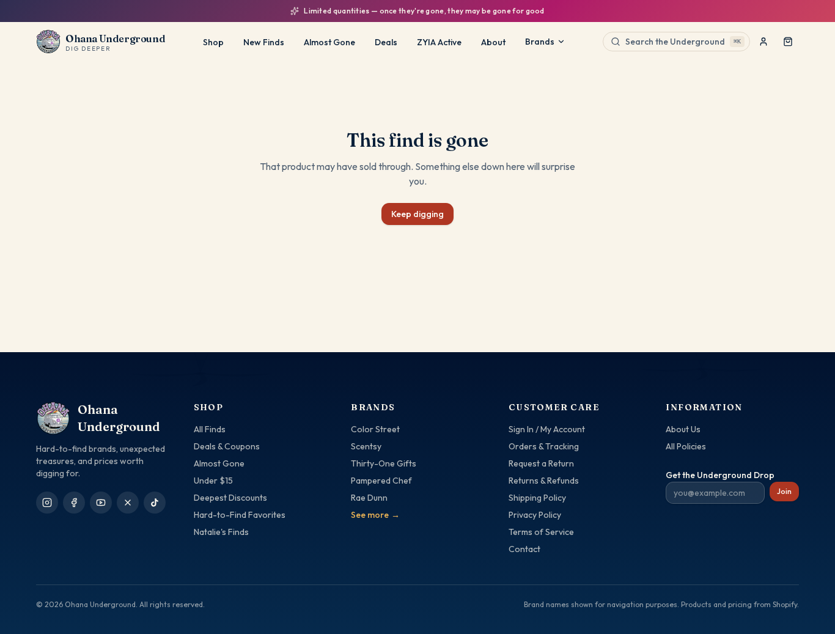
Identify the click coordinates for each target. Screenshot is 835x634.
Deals (386, 42)
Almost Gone (329, 42)
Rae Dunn (369, 497)
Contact (524, 549)
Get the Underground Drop (720, 475)
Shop (213, 42)
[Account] (763, 42)
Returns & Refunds (544, 480)
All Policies (686, 446)
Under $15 (213, 480)
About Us (683, 429)
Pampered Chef (381, 480)
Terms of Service (541, 531)
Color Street (375, 429)
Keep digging (417, 213)
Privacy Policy (535, 514)
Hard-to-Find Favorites (239, 514)
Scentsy (366, 446)
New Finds (263, 42)
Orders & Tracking (544, 446)
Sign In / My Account (547, 429)
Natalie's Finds (221, 531)
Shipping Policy (537, 497)
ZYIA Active (439, 42)
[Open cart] (788, 42)
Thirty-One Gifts (383, 463)
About (493, 42)
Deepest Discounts (230, 497)
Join (784, 491)
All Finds (210, 429)
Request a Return (541, 463)
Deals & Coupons (227, 446)
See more (375, 514)
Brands (539, 41)
